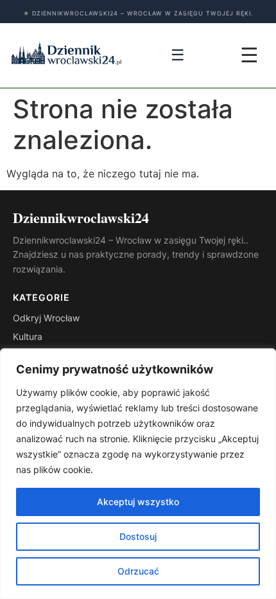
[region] (138, 473)
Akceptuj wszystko (138, 501)
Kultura (27, 336)
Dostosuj (138, 536)
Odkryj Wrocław (46, 317)
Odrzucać (138, 571)
